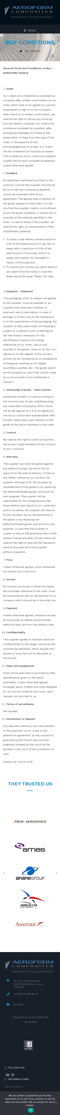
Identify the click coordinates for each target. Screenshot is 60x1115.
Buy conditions (32, 51)
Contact (18, 1004)
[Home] (21, 51)
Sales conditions (14, 1086)
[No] (56, 1103)
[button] (3, 873)
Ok (30, 1110)
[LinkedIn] (12, 1075)
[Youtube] (7, 1075)
